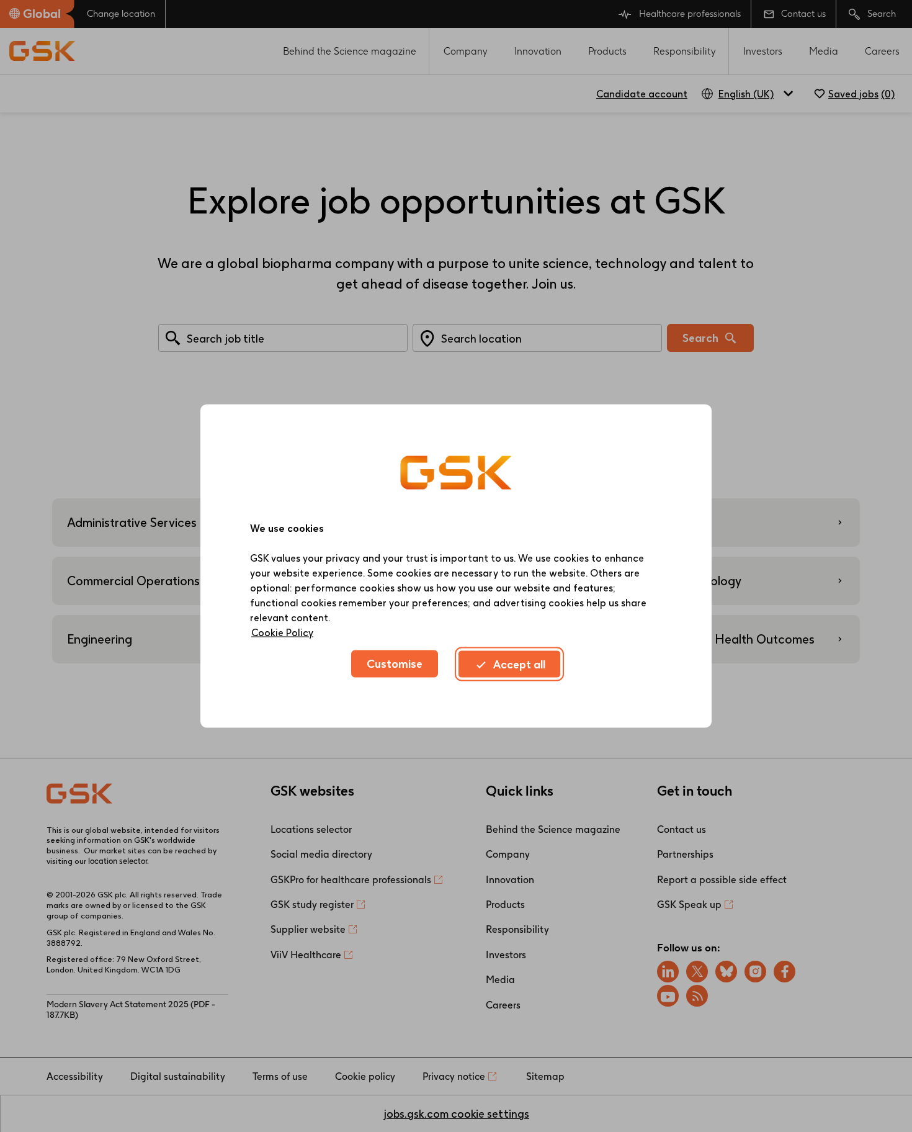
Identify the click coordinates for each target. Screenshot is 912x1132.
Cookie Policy (282, 633)
